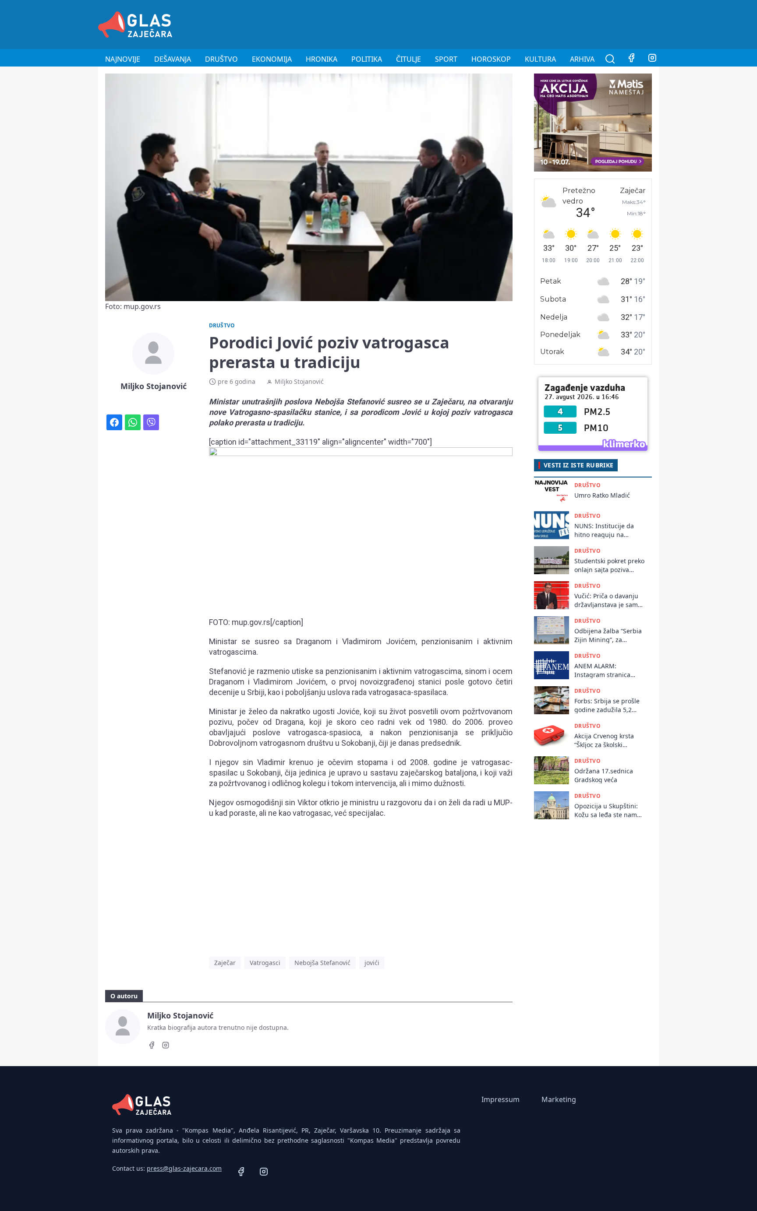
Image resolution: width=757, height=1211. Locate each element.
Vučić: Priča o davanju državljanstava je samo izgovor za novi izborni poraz (607, 600)
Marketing (558, 1099)
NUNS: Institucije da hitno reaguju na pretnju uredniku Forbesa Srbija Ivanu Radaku (604, 530)
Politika (366, 59)
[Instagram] (652, 59)
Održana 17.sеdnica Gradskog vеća (603, 775)
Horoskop (491, 59)
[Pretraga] (610, 59)
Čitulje (408, 59)
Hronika (321, 59)
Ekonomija (272, 59)
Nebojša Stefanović (322, 962)
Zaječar (225, 962)
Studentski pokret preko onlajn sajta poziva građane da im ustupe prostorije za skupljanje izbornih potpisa (609, 565)
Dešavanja (172, 59)
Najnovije (122, 59)
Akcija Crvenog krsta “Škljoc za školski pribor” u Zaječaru (604, 740)
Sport (446, 59)
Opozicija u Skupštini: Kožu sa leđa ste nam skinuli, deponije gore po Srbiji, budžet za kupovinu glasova (606, 810)
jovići (371, 962)
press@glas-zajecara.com (184, 1168)
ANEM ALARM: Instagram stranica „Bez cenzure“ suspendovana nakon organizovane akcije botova (605, 670)
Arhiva (582, 59)
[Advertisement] (499, 23)
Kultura (540, 59)
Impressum (500, 1099)
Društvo (221, 59)
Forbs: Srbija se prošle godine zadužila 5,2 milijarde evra (607, 705)
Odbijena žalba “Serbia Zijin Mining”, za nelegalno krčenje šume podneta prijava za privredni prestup (608, 635)
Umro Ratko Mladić (602, 495)
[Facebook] (631, 59)
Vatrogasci (265, 962)
